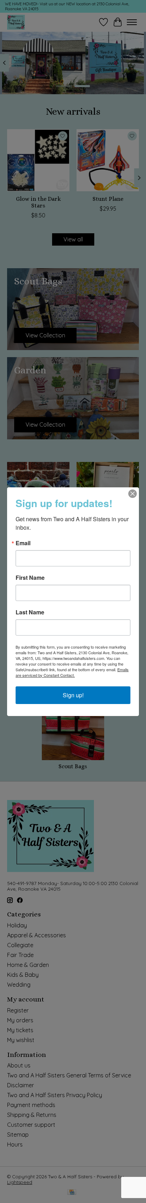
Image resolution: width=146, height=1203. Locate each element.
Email (23, 543)
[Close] (132, 493)
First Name (30, 578)
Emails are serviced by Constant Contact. (72, 672)
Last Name (30, 612)
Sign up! (73, 695)
